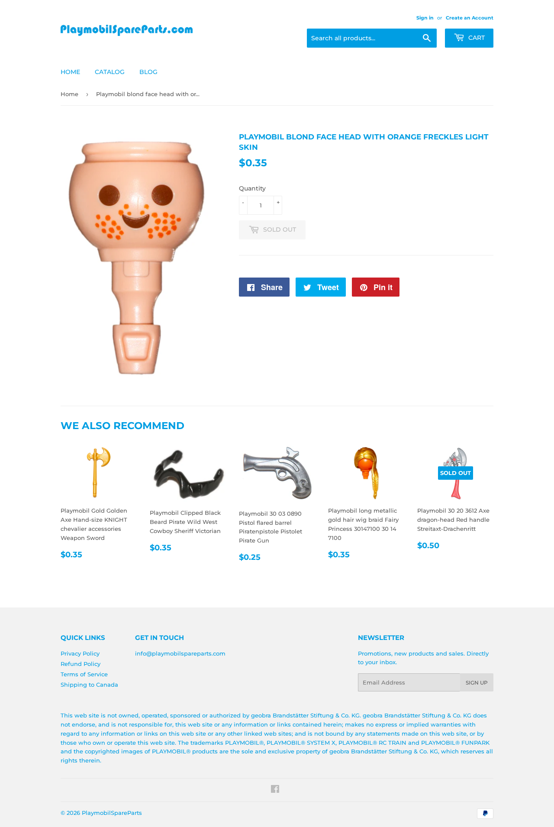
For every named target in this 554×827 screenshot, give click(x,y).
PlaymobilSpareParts (112, 812)
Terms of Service (84, 674)
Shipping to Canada (89, 684)
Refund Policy (80, 663)
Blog (148, 72)
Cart (476, 38)
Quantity (252, 188)
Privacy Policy (80, 653)
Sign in (425, 18)
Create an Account (469, 18)
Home (70, 72)
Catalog (110, 72)
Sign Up (477, 682)
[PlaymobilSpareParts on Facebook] (275, 790)
